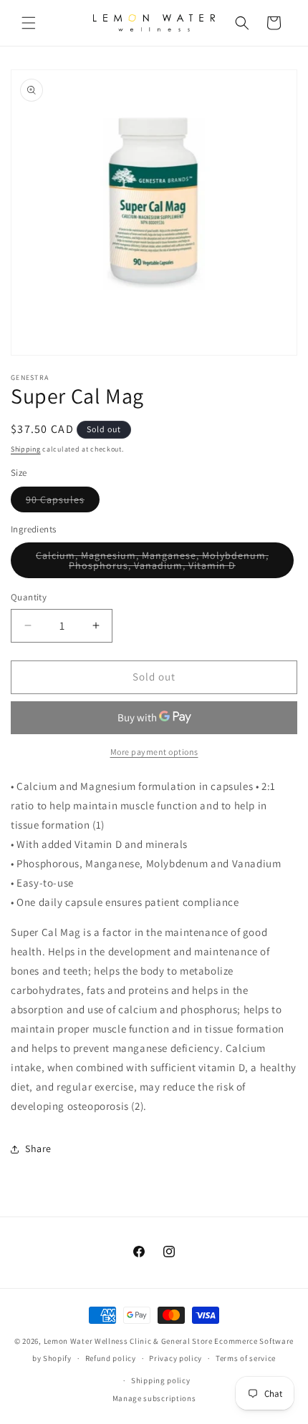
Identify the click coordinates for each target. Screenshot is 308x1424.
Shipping (26, 449)
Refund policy (110, 1358)
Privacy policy (175, 1358)
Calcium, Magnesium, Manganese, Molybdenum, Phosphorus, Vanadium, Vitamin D (164, 563)
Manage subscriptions (154, 1398)
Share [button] (38, 1148)
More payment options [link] (154, 751)
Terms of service (246, 1358)
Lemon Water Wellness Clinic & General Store (128, 1341)
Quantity (29, 597)
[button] (28, 23)
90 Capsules (63, 502)
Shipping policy (161, 1380)
